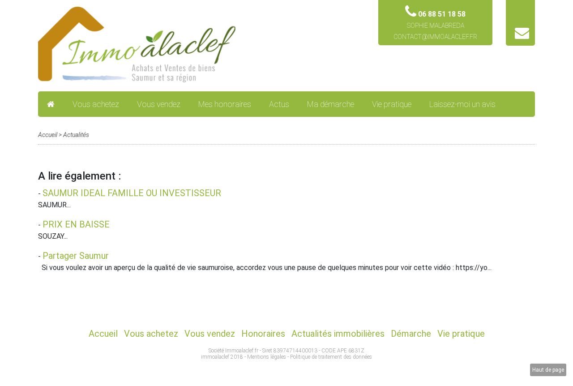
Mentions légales (266, 357)
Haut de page (548, 370)
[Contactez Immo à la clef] (522, 35)
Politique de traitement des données (331, 357)
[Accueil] (51, 104)
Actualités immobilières (338, 333)
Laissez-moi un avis (462, 104)
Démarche (411, 333)
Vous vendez (158, 104)
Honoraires (263, 333)
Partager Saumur (76, 255)
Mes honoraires (224, 104)
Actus (279, 104)
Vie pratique (391, 104)
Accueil (47, 134)
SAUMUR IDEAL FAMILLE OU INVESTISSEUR (132, 193)
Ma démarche (330, 104)
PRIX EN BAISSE (76, 224)
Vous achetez (96, 104)
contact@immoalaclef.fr (435, 36)
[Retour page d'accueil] (137, 44)
